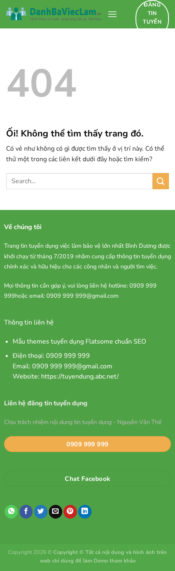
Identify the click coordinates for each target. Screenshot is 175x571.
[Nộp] (161, 181)
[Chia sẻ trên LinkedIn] (85, 512)
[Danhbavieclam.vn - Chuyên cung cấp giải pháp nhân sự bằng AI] (53, 14)
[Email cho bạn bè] (55, 512)
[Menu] (112, 14)
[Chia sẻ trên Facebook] (26, 512)
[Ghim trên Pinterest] (70, 512)
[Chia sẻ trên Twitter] (41, 512)
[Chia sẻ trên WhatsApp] (11, 512)
